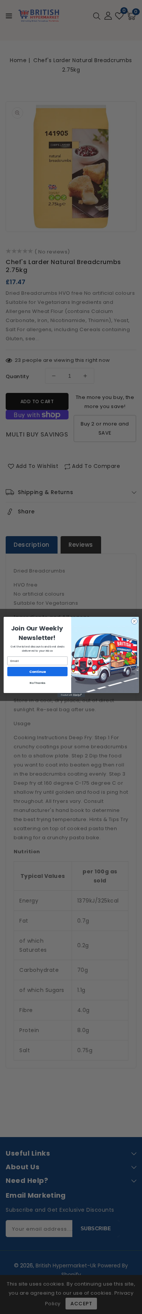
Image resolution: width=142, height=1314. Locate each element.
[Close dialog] (134, 621)
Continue (37, 671)
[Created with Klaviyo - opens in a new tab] (71, 695)
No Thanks (37, 683)
